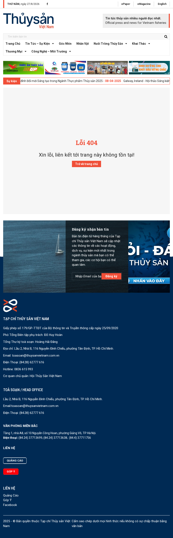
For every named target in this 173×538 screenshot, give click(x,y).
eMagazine (144, 4)
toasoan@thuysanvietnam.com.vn (35, 355)
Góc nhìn (65, 43)
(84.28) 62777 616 (31, 362)
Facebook (10, 505)
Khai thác (139, 43)
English (162, 4)
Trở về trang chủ (86, 164)
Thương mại (13, 51)
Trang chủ (12, 43)
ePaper (125, 4)
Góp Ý (7, 500)
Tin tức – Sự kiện (37, 43)
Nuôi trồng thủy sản (108, 43)
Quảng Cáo (11, 495)
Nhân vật (82, 43)
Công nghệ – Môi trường (49, 51)
